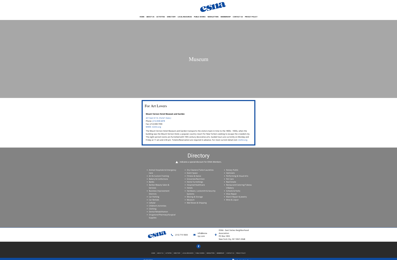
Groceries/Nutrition (195, 179)
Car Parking (154, 196)
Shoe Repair (231, 194)
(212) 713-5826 (181, 234)
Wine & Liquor (232, 199)
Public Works (200, 253)
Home (153, 253)
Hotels (190, 188)
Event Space (192, 173)
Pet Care (230, 179)
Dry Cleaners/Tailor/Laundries (200, 170)
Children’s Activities (157, 206)
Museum (190, 199)
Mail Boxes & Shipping (197, 202)
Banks (151, 182)
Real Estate (231, 182)
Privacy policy (241, 253)
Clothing (152, 209)
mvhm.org (242, 140)
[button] (198, 246)
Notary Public (232, 170)
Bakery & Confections (158, 179)
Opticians (230, 173)
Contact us (230, 253)
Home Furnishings (195, 182)
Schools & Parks (233, 191)
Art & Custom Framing (159, 176)
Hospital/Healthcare (196, 185)
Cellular (152, 202)
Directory (177, 253)
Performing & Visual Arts (237, 176)
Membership (220, 253)
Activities (169, 253)
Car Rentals (154, 199)
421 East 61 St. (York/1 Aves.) (158, 118)
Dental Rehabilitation (158, 211)
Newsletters (211, 253)
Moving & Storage (195, 196)
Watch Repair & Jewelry (236, 196)
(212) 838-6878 (158, 121)
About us (160, 253)
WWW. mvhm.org (153, 127)
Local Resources (187, 253)
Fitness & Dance (194, 176)
